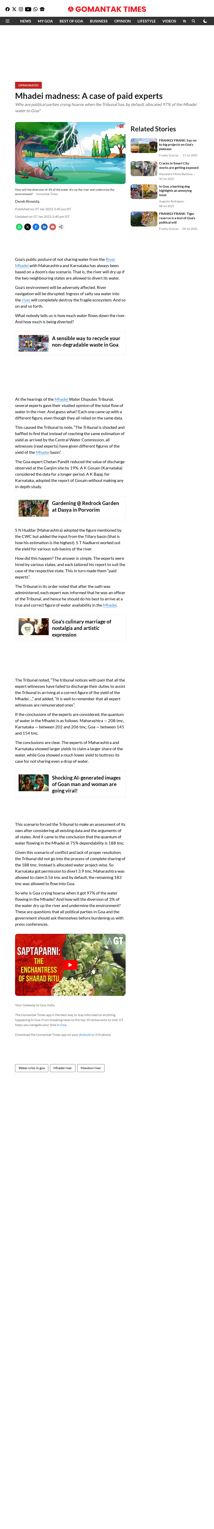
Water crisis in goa (32, 1068)
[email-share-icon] (52, 229)
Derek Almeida (27, 201)
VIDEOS (169, 21)
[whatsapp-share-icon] (19, 229)
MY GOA (45, 21)
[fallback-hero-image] (144, 145)
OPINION (122, 21)
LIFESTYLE (147, 21)
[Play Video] (70, 965)
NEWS (25, 21)
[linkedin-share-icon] (44, 229)
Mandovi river (91, 1068)
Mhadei (62, 399)
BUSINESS (99, 21)
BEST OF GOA (71, 21)
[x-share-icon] (27, 229)
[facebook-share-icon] (36, 229)
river (26, 299)
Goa (63, 1025)
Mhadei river (63, 1068)
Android (85, 1034)
